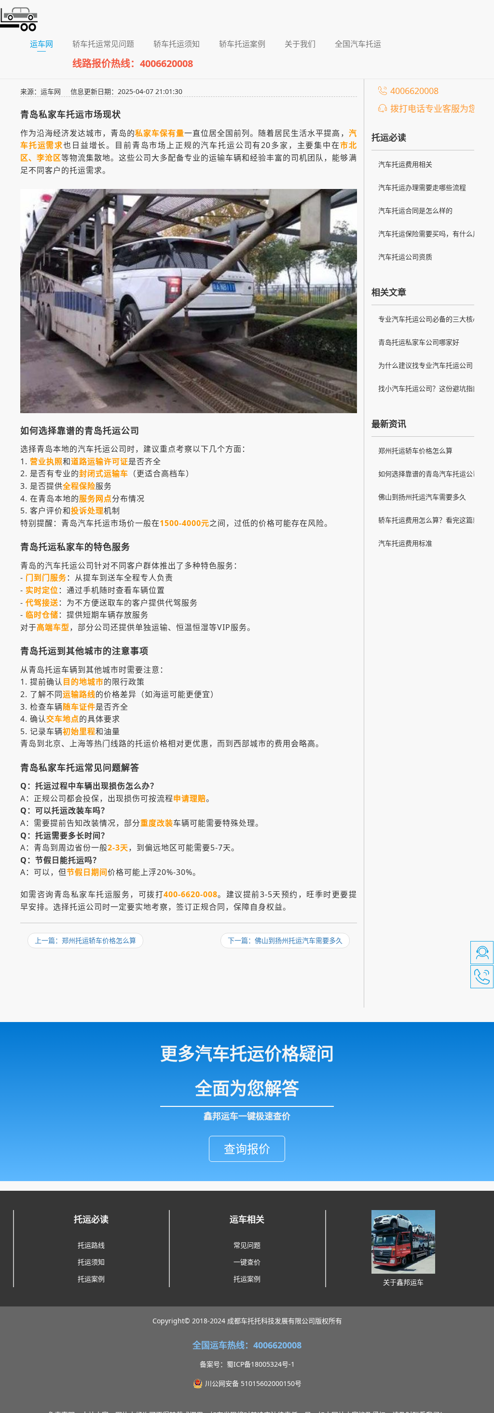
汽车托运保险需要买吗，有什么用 (429, 233)
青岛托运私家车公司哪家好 (418, 342)
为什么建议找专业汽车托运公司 (425, 365)
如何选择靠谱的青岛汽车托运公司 (429, 473)
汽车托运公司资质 (405, 256)
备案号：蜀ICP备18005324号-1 (247, 1364)
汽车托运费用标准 (405, 543)
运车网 (46, 43)
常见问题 (247, 1245)
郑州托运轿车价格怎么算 (415, 450)
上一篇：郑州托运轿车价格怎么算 (85, 940)
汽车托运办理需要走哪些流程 (422, 187)
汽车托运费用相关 (405, 164)
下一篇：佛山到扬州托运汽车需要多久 (285, 940)
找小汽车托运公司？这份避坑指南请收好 (432, 389)
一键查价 (247, 1261)
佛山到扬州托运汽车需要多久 (422, 496)
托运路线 (91, 1245)
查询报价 (247, 1149)
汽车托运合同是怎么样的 (415, 210)
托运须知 (91, 1261)
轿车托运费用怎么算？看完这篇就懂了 (432, 521)
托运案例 (91, 1278)
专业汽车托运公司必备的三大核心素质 (432, 320)
